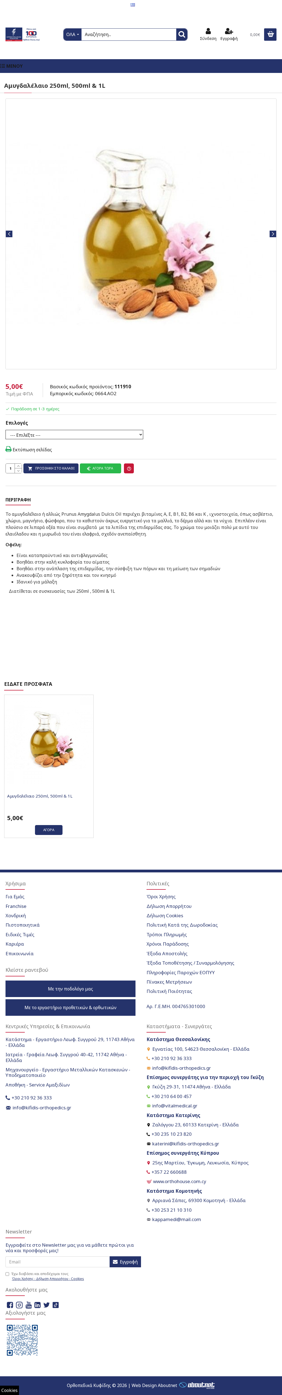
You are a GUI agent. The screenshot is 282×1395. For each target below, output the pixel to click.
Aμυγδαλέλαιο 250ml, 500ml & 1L (39, 796)
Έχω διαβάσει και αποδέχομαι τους (47, 1276)
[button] (9, 234)
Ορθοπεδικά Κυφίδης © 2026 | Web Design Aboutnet (122, 1385)
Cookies (9, 1390)
